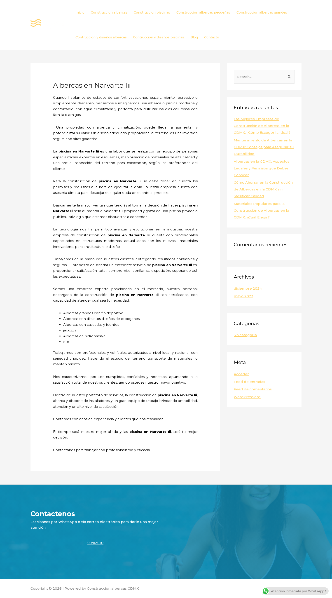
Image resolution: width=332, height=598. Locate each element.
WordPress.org (247, 397)
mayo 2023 (243, 296)
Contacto (211, 37)
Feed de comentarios (253, 389)
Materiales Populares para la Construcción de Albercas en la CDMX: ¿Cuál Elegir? (261, 210)
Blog (194, 37)
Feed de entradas (249, 382)
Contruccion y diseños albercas (101, 37)
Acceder (241, 374)
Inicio (79, 12)
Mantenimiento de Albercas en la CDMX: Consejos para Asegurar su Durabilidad (264, 147)
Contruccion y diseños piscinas (158, 37)
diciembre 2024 (248, 288)
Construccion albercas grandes (261, 12)
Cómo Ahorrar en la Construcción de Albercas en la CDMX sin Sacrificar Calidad (263, 189)
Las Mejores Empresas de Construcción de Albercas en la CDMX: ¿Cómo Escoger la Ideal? (262, 126)
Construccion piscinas (152, 12)
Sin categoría (245, 335)
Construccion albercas (109, 12)
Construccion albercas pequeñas (203, 12)
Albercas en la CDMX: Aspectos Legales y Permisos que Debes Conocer (261, 168)
